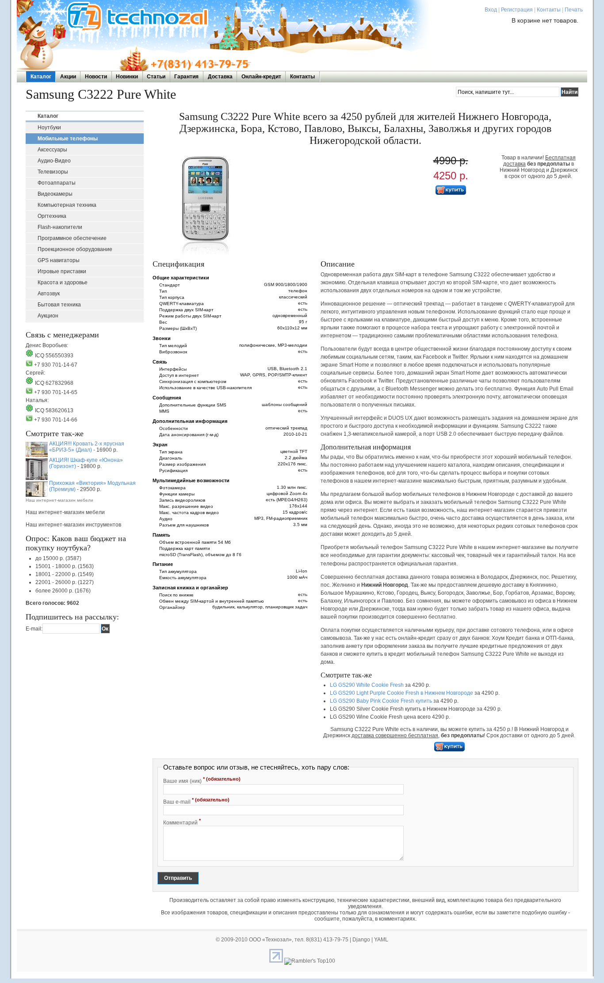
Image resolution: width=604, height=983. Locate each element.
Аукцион (48, 316)
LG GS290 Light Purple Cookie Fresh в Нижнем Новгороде (401, 693)
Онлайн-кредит (261, 77)
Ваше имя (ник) (202, 780)
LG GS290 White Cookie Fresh (367, 685)
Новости (96, 77)
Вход (491, 10)
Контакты (549, 10)
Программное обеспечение (72, 238)
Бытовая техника (59, 305)
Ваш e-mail (196, 801)
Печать (574, 10)
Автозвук (49, 293)
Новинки (127, 77)
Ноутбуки (49, 127)
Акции (68, 77)
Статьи (156, 77)
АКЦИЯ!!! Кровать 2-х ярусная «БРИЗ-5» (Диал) (86, 447)
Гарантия (186, 77)
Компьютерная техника (67, 205)
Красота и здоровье (63, 282)
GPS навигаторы (59, 260)
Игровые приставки (62, 271)
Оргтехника (52, 216)
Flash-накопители (60, 227)
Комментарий (182, 822)
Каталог (41, 77)
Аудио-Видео (54, 161)
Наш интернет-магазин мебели (59, 500)
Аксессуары (52, 150)
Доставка (220, 77)
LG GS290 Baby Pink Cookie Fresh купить (381, 701)
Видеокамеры (55, 194)
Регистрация (517, 10)
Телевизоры (53, 172)
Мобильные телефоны (68, 138)
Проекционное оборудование (75, 249)
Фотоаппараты (57, 183)
